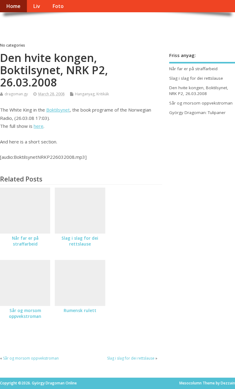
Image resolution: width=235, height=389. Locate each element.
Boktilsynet (58, 110)
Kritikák (102, 94)
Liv (36, 6)
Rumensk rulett (80, 310)
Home (13, 6)
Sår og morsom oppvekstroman (25, 313)
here (38, 126)
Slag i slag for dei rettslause (80, 241)
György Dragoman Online (63, 26)
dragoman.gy (16, 94)
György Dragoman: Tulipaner (197, 112)
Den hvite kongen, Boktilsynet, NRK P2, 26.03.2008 (198, 90)
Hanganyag (85, 94)
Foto (58, 6)
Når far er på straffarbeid (25, 241)
